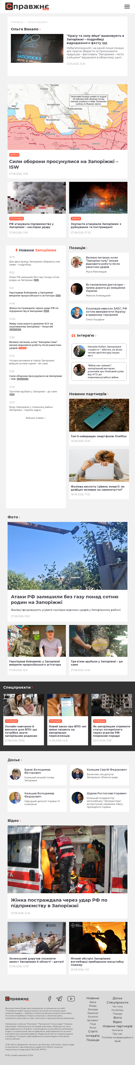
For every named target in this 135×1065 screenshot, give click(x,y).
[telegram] (59, 999)
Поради (117, 1013)
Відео (13, 820)
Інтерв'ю (85, 335)
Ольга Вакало (37, 22)
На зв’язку (117, 1010)
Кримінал (92, 1013)
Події (93, 1023)
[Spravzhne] (27, 6)
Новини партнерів (87, 394)
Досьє (14, 760)
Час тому (117, 1006)
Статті (92, 1031)
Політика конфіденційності (117, 1037)
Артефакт (92, 1020)
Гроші (93, 1027)
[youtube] (71, 999)
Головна (17, 22)
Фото (13, 517)
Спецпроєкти (17, 687)
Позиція (77, 248)
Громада (93, 1009)
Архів (117, 1041)
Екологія (93, 1016)
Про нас (117, 1033)
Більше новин (35, 417)
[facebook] (49, 999)
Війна (93, 1002)
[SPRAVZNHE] (17, 999)
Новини (37, 250)
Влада (92, 1005)
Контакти (117, 1030)
